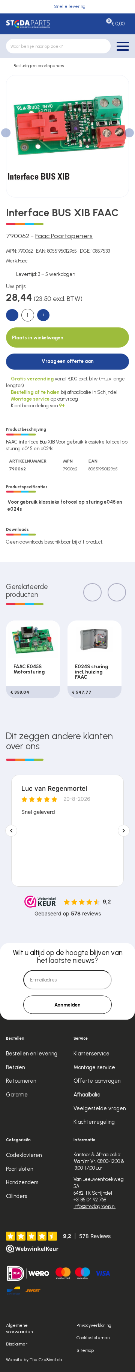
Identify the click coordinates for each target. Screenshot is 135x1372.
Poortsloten (19, 1169)
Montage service (94, 1067)
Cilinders (16, 1196)
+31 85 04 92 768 (90, 1200)
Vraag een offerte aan (68, 361)
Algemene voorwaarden (19, 1328)
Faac (22, 261)
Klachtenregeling (94, 1122)
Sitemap (85, 1350)
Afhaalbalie (87, 1094)
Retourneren (21, 1080)
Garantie (17, 1094)
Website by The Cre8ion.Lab (34, 1359)
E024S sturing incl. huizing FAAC (91, 672)
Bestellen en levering (31, 1053)
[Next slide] (117, 592)
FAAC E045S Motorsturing (29, 669)
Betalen (15, 1067)
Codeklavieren (24, 1155)
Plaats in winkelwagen (37, 337)
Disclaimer (16, 1344)
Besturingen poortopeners (39, 65)
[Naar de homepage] (28, 23)
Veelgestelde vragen (100, 1108)
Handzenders (22, 1182)
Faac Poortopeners (64, 236)
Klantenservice (92, 1053)
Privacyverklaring (93, 1325)
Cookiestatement (93, 1337)
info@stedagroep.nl (95, 1206)
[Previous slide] (92, 592)
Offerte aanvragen (97, 1080)
